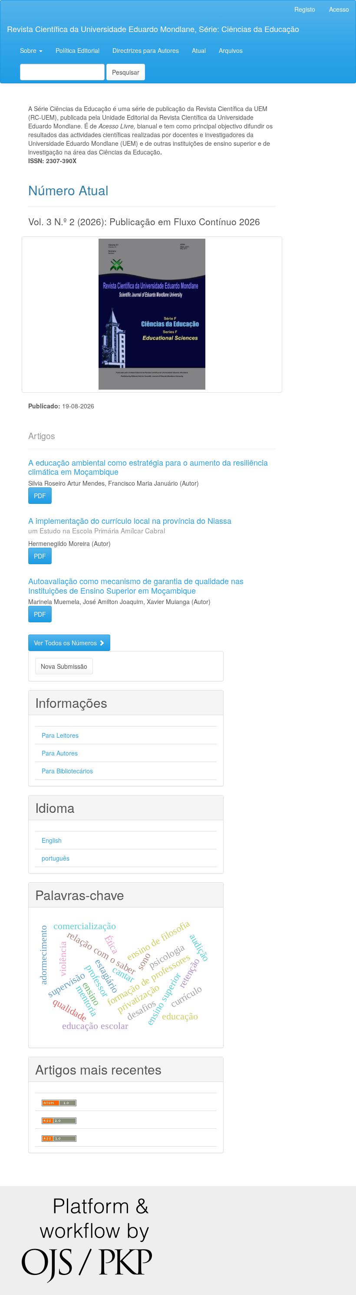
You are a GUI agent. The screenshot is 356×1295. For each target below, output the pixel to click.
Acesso (339, 9)
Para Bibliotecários (67, 770)
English (52, 840)
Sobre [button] (29, 50)
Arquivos (231, 50)
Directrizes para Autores (145, 50)
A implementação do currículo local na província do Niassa (129, 525)
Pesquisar (125, 72)
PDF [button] (40, 495)
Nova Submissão (64, 666)
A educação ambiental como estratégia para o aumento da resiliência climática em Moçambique (148, 467)
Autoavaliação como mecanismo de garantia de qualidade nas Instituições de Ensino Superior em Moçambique (136, 585)
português (55, 858)
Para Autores (60, 753)
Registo (304, 9)
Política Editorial (77, 50)
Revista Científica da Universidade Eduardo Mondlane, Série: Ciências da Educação (153, 28)
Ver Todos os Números (66, 642)
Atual (199, 50)
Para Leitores (60, 735)
